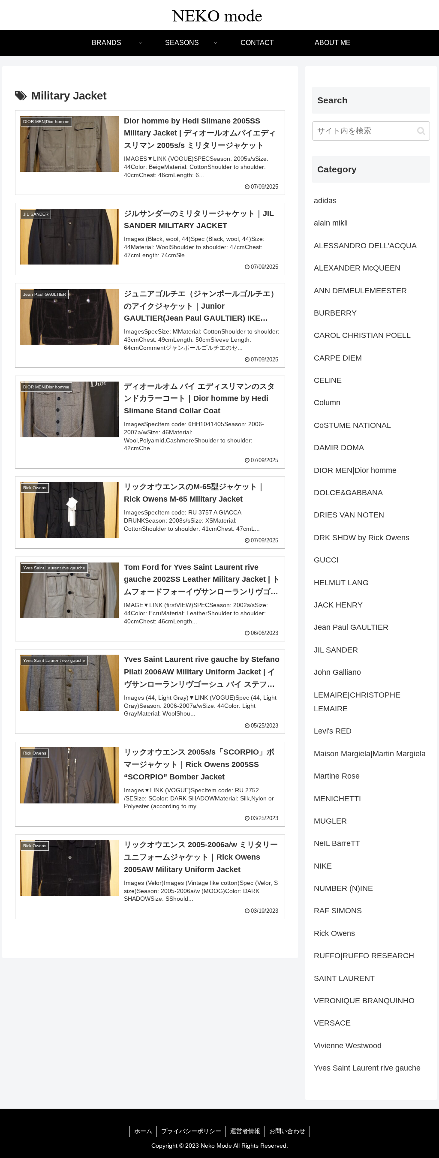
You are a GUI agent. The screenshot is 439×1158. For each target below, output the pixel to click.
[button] (421, 131)
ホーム (143, 1131)
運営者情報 (245, 1131)
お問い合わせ (287, 1131)
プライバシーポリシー (191, 1131)
